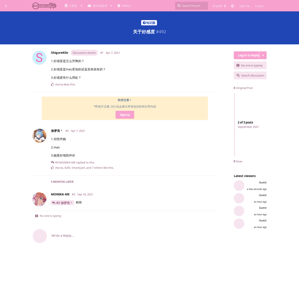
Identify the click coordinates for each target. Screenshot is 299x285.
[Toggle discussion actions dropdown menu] (263, 55)
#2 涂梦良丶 (64, 203)
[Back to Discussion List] (6, 6)
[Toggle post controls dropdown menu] (215, 86)
